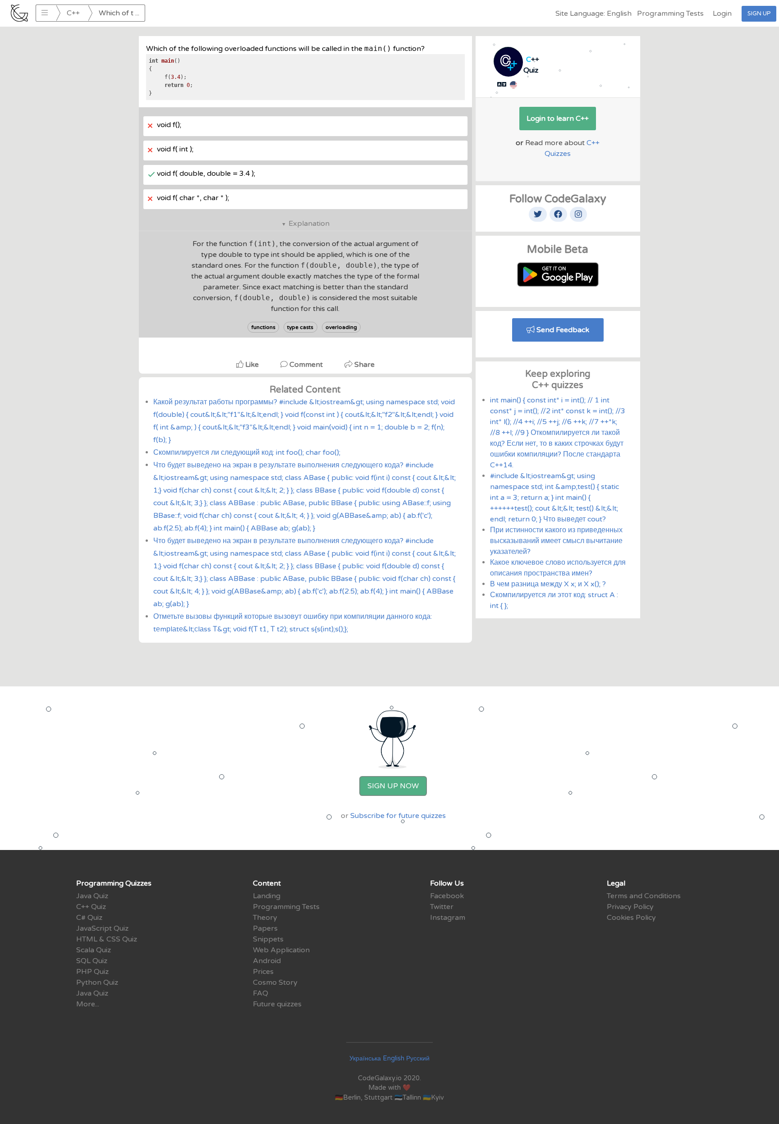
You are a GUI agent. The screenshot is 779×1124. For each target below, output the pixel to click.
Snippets (268, 939)
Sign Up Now (393, 785)
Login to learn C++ (558, 118)
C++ (73, 13)
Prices (263, 971)
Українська (365, 1058)
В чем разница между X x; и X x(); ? (548, 584)
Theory (265, 917)
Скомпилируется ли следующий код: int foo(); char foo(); (246, 452)
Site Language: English (593, 13)
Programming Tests (670, 13)
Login (722, 13)
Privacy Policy (630, 906)
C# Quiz (89, 917)
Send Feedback (562, 329)
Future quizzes (277, 1004)
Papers (265, 928)
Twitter (442, 906)
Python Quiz (97, 982)
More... (87, 1004)
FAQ (260, 993)
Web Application (281, 950)
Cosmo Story (275, 982)
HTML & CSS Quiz (106, 939)
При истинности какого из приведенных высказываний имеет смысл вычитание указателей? (556, 540)
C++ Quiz (91, 906)
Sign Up (758, 13)
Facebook (447, 895)
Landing (266, 895)
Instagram (447, 917)
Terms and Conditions (644, 895)
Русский (418, 1058)
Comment (306, 364)
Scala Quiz (93, 950)
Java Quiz (92, 895)
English (393, 1058)
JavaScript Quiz (102, 928)
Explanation (309, 223)
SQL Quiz (91, 960)
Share (364, 364)
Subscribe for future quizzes (398, 815)
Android (267, 960)
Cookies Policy (631, 917)
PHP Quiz (92, 971)
